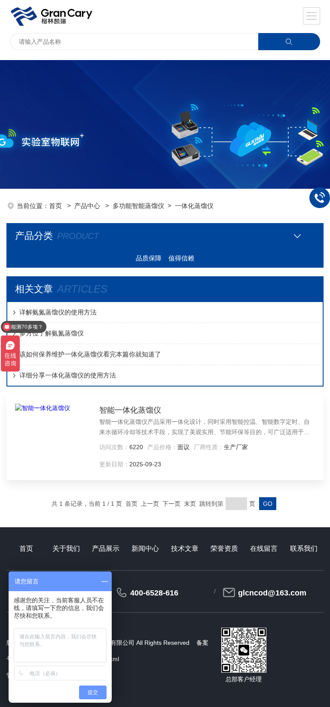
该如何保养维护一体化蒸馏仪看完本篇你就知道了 (90, 354)
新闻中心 (145, 548)
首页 (56, 205)
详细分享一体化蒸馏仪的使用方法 (67, 375)
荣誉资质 (224, 548)
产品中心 (88, 205)
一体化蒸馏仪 (194, 205)
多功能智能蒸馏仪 (138, 205)
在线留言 (264, 548)
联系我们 (304, 548)
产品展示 (105, 548)
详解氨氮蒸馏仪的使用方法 (58, 312)
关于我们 (66, 548)
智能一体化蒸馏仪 (130, 410)
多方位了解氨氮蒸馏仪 (51, 333)
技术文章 (185, 548)
